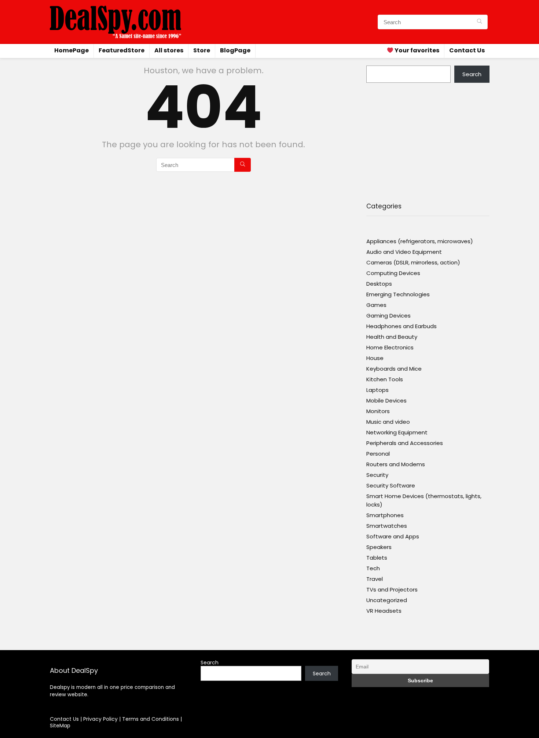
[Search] (479, 22)
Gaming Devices (388, 315)
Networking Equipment (397, 432)
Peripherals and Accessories (404, 443)
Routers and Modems (395, 464)
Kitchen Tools (384, 379)
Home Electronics (390, 347)
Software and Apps (392, 536)
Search (471, 74)
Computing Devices (393, 273)
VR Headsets (384, 611)
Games (376, 305)
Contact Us (467, 50)
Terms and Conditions (151, 719)
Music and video (388, 422)
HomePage (71, 50)
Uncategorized (386, 600)
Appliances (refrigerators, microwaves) (419, 241)
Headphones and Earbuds (401, 326)
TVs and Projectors (392, 589)
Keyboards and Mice (394, 368)
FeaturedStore (121, 50)
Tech (373, 568)
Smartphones (385, 515)
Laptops (377, 390)
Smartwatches (386, 526)
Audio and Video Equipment (404, 252)
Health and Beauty (391, 337)
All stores (168, 50)
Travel (374, 579)
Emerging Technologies (398, 294)
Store (201, 50)
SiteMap (60, 725)
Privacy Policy (101, 719)
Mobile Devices (386, 400)
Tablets (376, 557)
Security (377, 475)
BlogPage (235, 50)
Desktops (379, 284)
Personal (378, 453)
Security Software (390, 485)
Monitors (378, 411)
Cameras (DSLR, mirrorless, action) (413, 262)
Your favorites (416, 50)
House (375, 358)
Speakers (379, 547)
